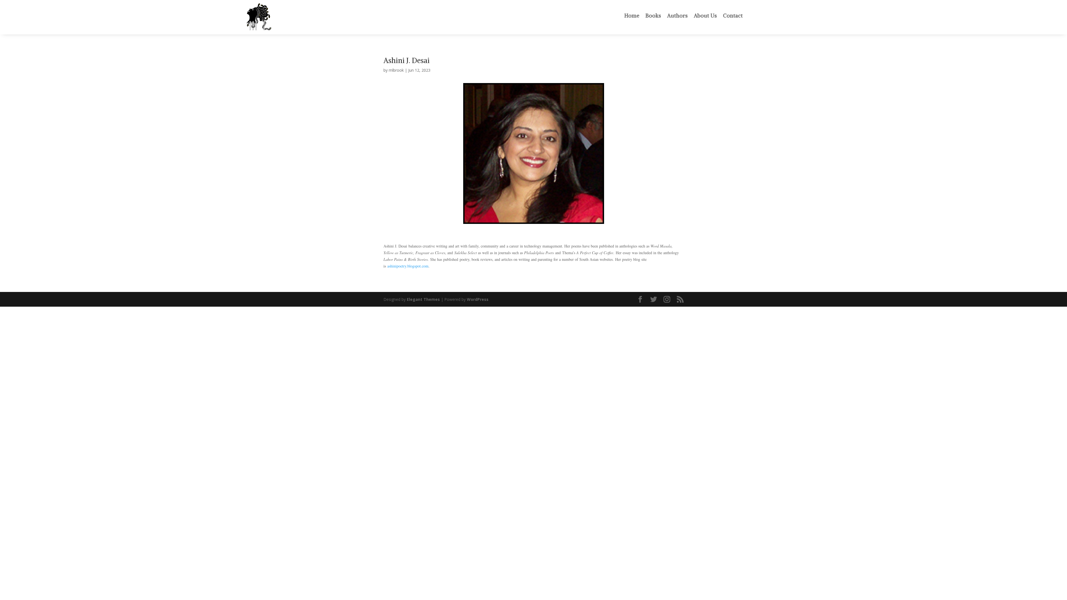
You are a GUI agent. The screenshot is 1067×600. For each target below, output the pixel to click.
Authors (677, 15)
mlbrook (396, 70)
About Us (705, 15)
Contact (733, 15)
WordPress (477, 299)
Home (631, 15)
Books (653, 15)
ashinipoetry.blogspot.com (407, 266)
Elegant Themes (423, 299)
